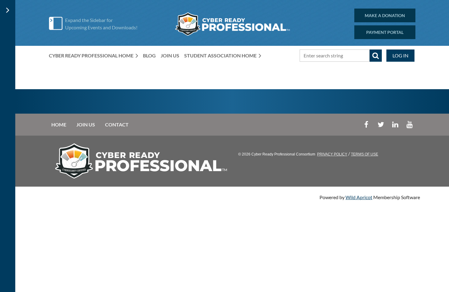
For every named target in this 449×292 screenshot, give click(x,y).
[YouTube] (409, 124)
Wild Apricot (358, 197)
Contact (117, 124)
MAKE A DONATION (385, 15)
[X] (380, 124)
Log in (400, 55)
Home (58, 124)
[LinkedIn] (395, 124)
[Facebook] (366, 124)
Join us (85, 124)
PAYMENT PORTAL (384, 32)
